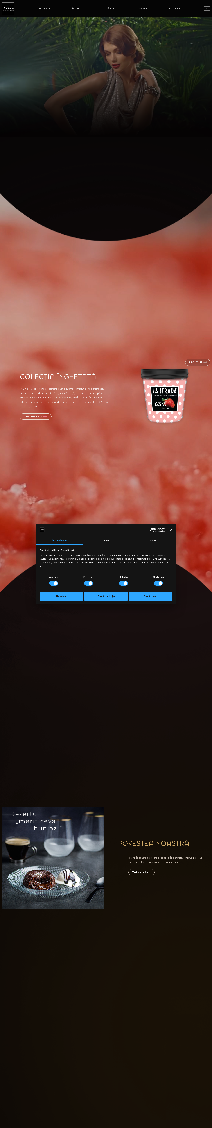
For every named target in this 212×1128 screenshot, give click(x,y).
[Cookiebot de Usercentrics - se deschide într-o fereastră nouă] (151, 529)
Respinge (61, 596)
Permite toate (150, 596)
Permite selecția (106, 596)
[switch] (88, 583)
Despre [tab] (153, 540)
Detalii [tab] (106, 540)
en (207, 8)
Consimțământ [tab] (59, 540)
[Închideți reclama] (171, 530)
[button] (197, 362)
